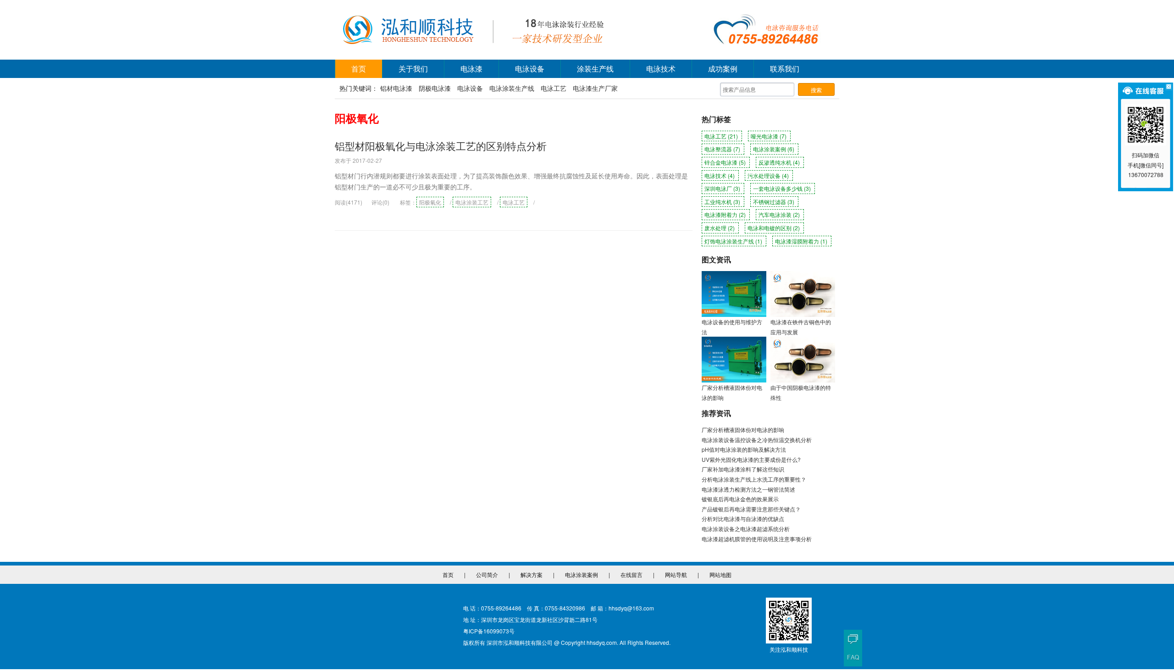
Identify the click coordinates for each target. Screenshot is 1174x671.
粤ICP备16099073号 (489, 631)
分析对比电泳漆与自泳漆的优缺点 (743, 518)
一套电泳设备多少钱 (782, 188)
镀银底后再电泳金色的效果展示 (740, 499)
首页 (358, 68)
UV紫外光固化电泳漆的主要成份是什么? (751, 459)
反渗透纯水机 (779, 162)
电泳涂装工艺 (471, 202)
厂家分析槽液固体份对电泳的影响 (743, 429)
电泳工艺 (553, 88)
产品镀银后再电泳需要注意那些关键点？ (751, 509)
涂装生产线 (595, 68)
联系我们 (784, 68)
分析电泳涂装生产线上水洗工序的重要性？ (754, 479)
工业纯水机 (722, 201)
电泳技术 (661, 68)
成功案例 (722, 68)
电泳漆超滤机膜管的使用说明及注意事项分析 (757, 539)
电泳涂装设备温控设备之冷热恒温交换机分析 (757, 440)
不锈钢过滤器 (773, 201)
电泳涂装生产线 (511, 88)
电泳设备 (529, 68)
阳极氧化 (430, 202)
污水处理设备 (768, 175)
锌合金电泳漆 (725, 162)
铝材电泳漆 (396, 88)
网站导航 (676, 574)
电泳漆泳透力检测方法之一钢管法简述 (748, 489)
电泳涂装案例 (773, 149)
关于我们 (413, 68)
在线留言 (631, 574)
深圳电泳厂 (722, 188)
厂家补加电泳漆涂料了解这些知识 (743, 469)
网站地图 (720, 574)
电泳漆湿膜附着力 (801, 241)
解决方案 (532, 574)
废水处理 (719, 228)
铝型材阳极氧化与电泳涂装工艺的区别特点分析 (441, 146)
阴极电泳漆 (435, 88)
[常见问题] (853, 657)
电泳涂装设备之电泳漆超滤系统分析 (746, 528)
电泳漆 (471, 68)
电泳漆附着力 (725, 214)
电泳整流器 (722, 149)
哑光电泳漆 (768, 136)
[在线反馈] (853, 639)
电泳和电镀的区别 (774, 228)
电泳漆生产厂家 (595, 88)
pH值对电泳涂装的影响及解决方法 (744, 449)
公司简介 (487, 574)
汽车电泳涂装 (779, 214)
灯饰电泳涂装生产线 (733, 241)
